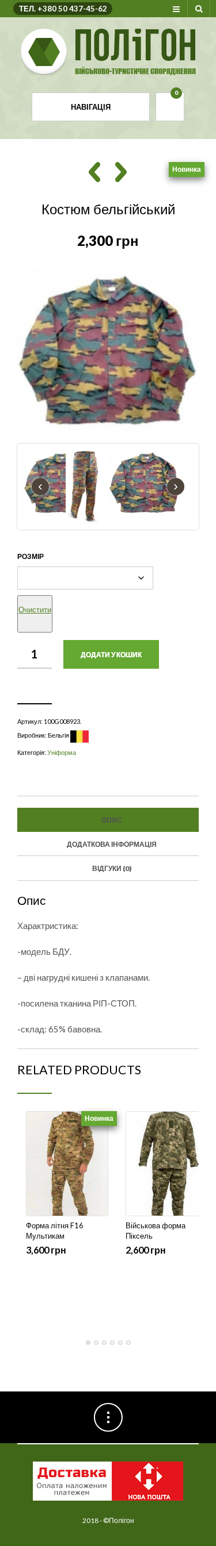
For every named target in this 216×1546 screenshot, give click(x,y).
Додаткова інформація (112, 844)
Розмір (30, 556)
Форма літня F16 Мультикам (55, 1230)
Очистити (34, 609)
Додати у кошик (111, 654)
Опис (111, 820)
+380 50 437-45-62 (72, 8)
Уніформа (61, 752)
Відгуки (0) (111, 868)
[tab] (108, 820)
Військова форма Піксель (155, 1230)
